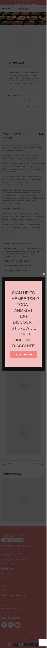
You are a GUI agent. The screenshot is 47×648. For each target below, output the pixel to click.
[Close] (44, 274)
